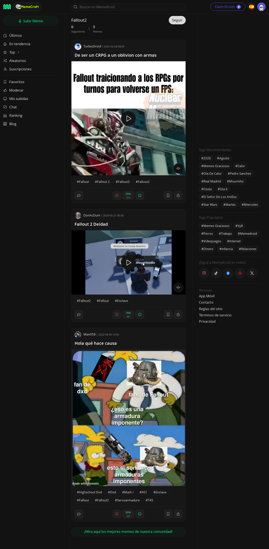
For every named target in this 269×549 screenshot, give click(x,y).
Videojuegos (212, 241)
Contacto (206, 302)
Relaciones (248, 249)
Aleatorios (17, 60)
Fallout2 (144, 182)
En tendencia (19, 43)
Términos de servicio (215, 315)
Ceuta (207, 189)
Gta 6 (224, 189)
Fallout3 (124, 182)
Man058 (89, 334)
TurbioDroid (92, 46)
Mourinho (236, 181)
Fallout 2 (103, 182)
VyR (240, 226)
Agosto (224, 158)
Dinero (208, 249)
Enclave (122, 301)
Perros (208, 233)
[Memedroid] (7, 6)
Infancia (227, 249)
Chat (13, 107)
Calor (241, 166)
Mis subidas (18, 98)
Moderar (16, 90)
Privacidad (207, 321)
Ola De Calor (212, 173)
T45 (150, 500)
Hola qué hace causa (96, 343)
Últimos (15, 35)
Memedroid (248, 233)
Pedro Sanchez (240, 173)
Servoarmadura (128, 500)
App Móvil (207, 296)
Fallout (84, 182)
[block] (178, 195)
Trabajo (226, 233)
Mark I (128, 492)
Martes (230, 204)
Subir (32, 20)
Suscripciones (20, 69)
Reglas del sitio (211, 309)
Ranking (15, 115)
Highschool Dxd (90, 492)
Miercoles (251, 204)
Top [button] (12, 52)
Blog (12, 123)
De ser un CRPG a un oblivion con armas (116, 55)
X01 (144, 492)
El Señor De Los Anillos (220, 197)
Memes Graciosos (216, 166)
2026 (207, 158)
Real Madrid (212, 181)
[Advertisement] (230, 79)
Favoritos (16, 81)
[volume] (178, 168)
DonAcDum (91, 215)
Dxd (113, 492)
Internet (235, 241)
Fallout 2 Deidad (91, 224)
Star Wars (210, 204)
